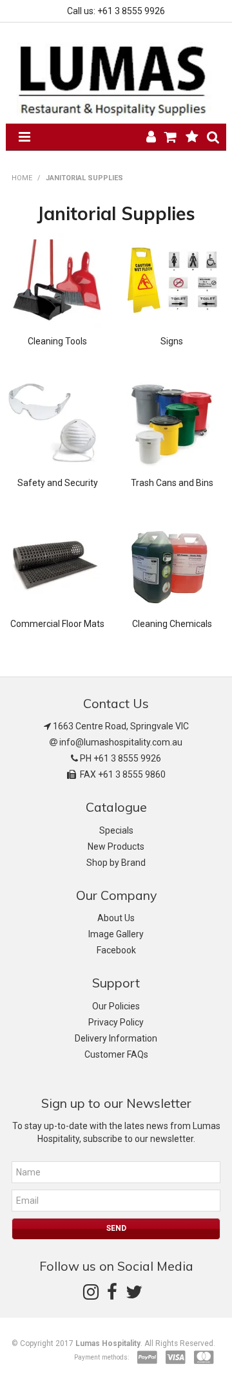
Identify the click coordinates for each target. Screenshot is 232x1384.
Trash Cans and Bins (172, 483)
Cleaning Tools (57, 341)
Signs (171, 341)
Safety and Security (57, 483)
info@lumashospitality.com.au (120, 742)
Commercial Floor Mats (57, 624)
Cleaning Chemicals (172, 624)
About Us (116, 918)
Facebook (116, 950)
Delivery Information (116, 1038)
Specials (116, 830)
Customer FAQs (116, 1054)
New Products (116, 846)
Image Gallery (116, 934)
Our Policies (116, 1006)
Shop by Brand (116, 862)
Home (22, 178)
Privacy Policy (116, 1022)
